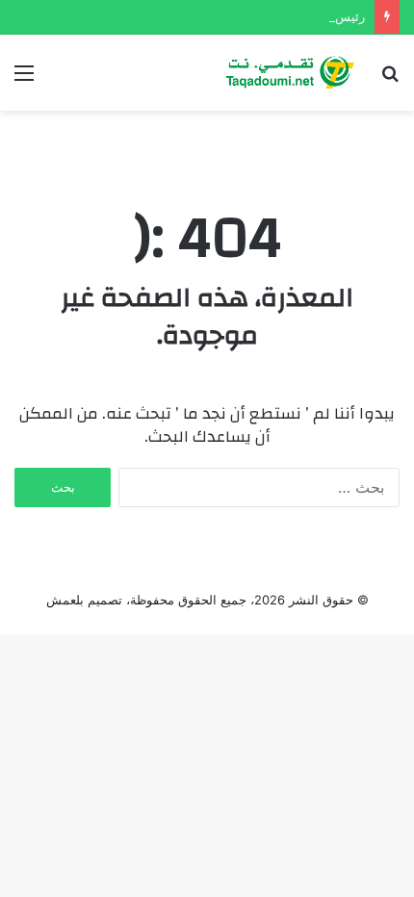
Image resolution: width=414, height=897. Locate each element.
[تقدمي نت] (289, 72)
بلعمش (65, 599)
